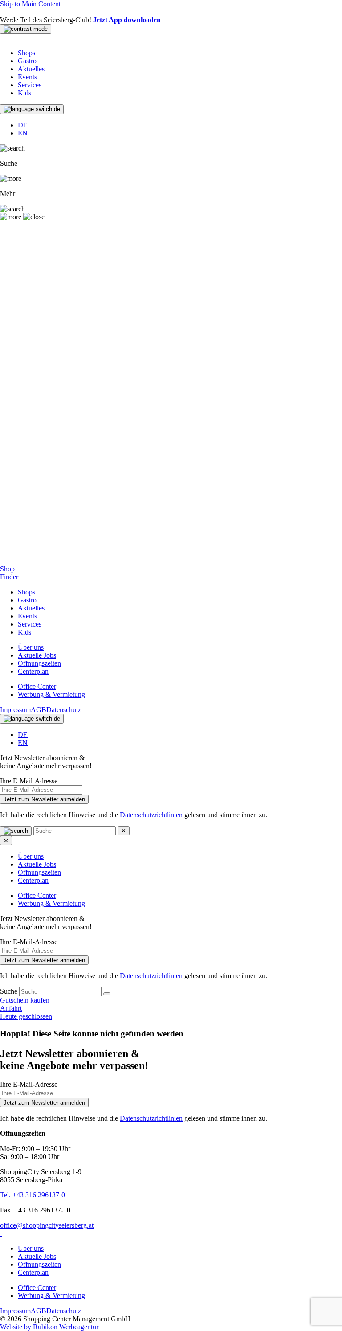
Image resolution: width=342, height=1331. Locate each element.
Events (27, 77)
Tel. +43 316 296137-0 (32, 1195)
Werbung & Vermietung (51, 694)
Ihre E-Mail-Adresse (28, 781)
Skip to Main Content (30, 4)
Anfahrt (11, 1008)
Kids (24, 93)
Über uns (31, 647)
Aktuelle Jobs (37, 655)
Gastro (27, 61)
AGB (38, 709)
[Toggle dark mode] (25, 29)
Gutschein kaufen (24, 1000)
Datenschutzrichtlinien (151, 815)
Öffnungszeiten (39, 663)
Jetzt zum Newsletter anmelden (44, 799)
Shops (26, 53)
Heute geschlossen (26, 1016)
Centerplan (33, 671)
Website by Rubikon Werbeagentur (49, 1327)
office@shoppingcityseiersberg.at (47, 1225)
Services (29, 85)
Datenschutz (63, 709)
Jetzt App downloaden (127, 20)
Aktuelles (31, 69)
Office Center (37, 686)
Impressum (15, 709)
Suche (9, 991)
